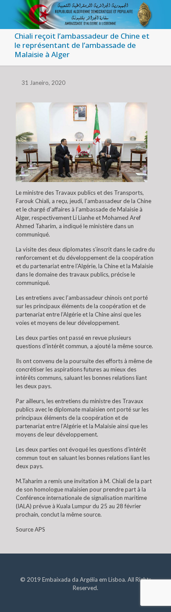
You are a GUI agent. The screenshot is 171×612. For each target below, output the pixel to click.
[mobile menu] (159, 13)
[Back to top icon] (153, 594)
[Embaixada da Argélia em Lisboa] (85, 11)
